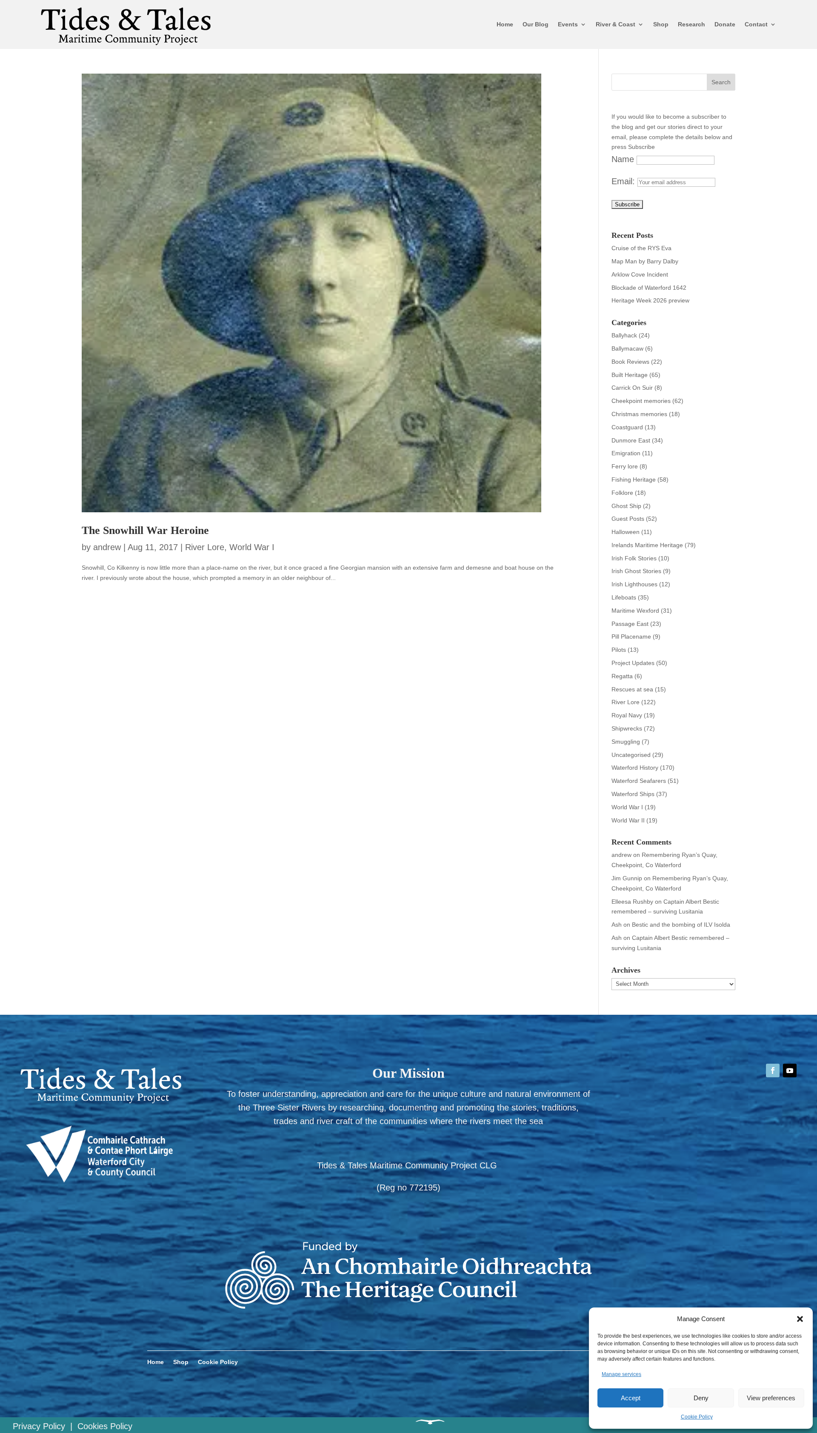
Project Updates (632, 662)
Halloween (625, 531)
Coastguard (627, 427)
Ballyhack (624, 335)
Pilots (618, 649)
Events (568, 24)
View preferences (771, 1398)
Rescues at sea (632, 689)
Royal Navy (626, 715)
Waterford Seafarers (638, 780)
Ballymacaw (627, 348)
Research (691, 24)
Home (505, 24)
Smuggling (625, 741)
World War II (628, 820)
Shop (660, 24)
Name (622, 159)
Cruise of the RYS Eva (641, 248)
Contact (756, 24)
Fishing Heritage (633, 479)
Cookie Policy (697, 1417)
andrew (107, 547)
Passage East (629, 623)
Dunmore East (630, 440)
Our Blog (535, 24)
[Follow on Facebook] (773, 1070)
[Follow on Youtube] (790, 1070)
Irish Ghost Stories (636, 571)
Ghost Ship (626, 505)
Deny (701, 1398)
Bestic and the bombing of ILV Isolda (681, 924)
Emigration (625, 453)
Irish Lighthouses (634, 584)
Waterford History (634, 767)
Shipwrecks (626, 728)
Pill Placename (631, 636)
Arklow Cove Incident (639, 274)
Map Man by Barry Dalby (644, 261)
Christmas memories (639, 414)
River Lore (204, 547)
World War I (251, 547)
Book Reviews (630, 361)
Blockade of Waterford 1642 (648, 287)
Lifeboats (623, 597)
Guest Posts (627, 518)
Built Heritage (629, 374)
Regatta (622, 676)
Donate (724, 24)
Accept (630, 1398)
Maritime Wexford (635, 610)
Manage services (621, 1374)
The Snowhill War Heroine (145, 530)
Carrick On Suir (632, 387)
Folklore (622, 492)
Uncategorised (631, 754)
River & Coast (615, 24)
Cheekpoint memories (641, 400)
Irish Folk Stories (634, 558)
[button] (800, 1319)
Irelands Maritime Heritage (647, 545)
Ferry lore (624, 466)
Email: (624, 181)
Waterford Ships (632, 794)
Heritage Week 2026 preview (650, 300)
